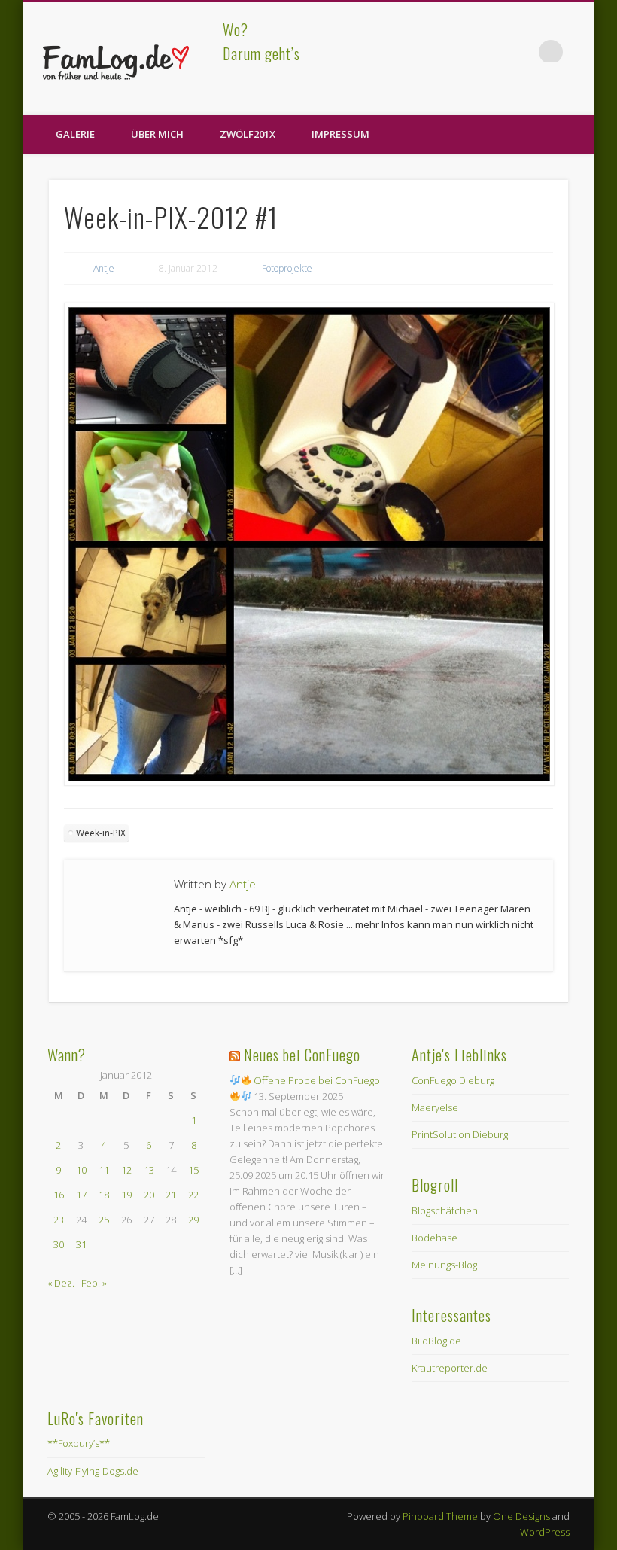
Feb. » (94, 1283)
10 (81, 1170)
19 (126, 1194)
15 (193, 1170)
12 (126, 1170)
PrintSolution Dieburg (460, 1134)
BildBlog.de (436, 1340)
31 (81, 1244)
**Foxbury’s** (78, 1443)
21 (171, 1194)
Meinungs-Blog (444, 1264)
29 (193, 1219)
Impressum (340, 134)
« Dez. (60, 1283)
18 (104, 1194)
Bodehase (434, 1237)
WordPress (545, 1532)
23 (58, 1219)
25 (104, 1219)
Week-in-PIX (101, 833)
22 (193, 1194)
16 (58, 1194)
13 (149, 1170)
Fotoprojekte (287, 268)
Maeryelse (435, 1107)
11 (104, 1170)
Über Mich (157, 134)
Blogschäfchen (445, 1210)
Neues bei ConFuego (302, 1054)
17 (81, 1194)
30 (58, 1244)
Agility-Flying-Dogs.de (92, 1471)
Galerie (75, 134)
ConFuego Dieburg (453, 1080)
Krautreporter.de (450, 1368)
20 (149, 1194)
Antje (103, 268)
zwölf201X (247, 134)
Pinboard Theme (440, 1516)
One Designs (521, 1516)
